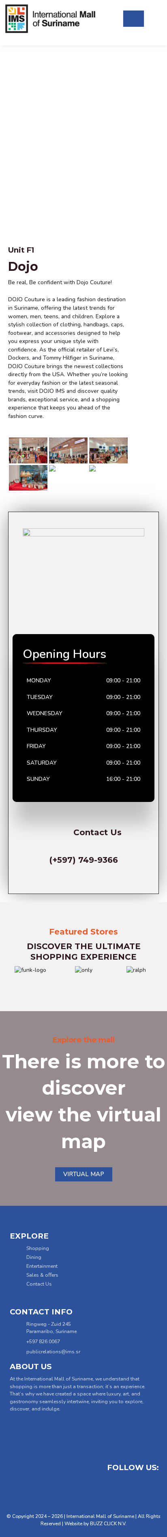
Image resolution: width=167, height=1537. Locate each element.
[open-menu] (133, 19)
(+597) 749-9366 (83, 860)
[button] (12, 970)
